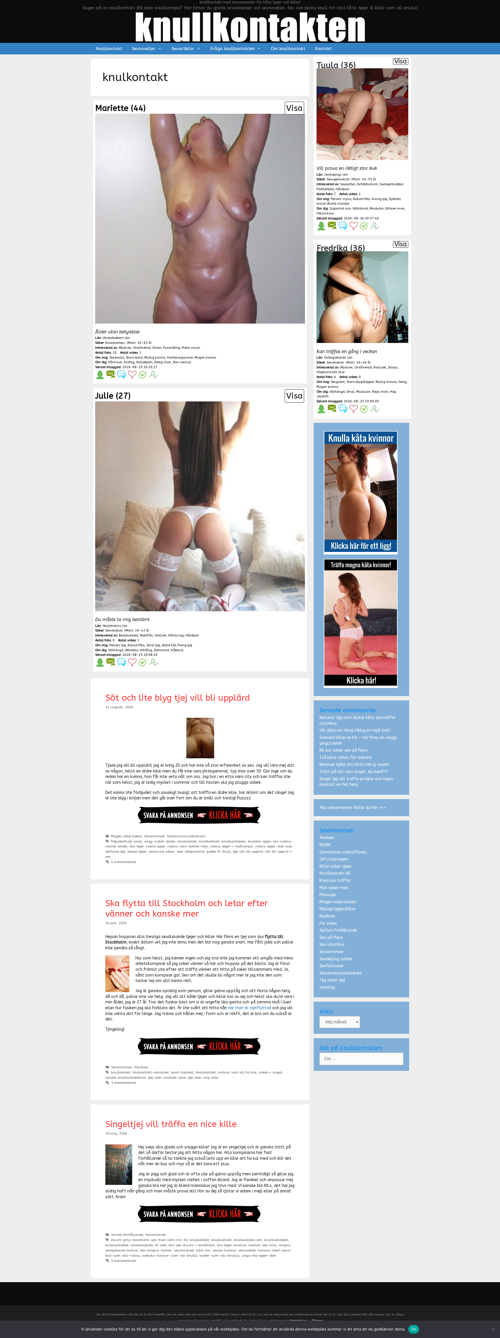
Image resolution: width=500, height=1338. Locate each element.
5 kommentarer (123, 1261)
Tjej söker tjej (332, 980)
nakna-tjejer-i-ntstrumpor (231, 846)
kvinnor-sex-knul (263, 1245)
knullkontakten (234, 841)
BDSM (324, 845)
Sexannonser (154, 836)
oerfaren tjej (115, 851)
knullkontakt (209, 841)
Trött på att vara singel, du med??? (353, 771)
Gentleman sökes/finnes (343, 852)
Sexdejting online (335, 959)
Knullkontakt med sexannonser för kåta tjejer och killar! (250, 2)
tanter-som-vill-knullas (220, 1255)
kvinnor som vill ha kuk (237, 1072)
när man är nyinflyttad (249, 1007)
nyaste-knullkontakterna (125, 1077)
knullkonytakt (142, 1245)
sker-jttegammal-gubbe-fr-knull (204, 851)
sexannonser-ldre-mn (192, 1250)
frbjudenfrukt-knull (126, 841)
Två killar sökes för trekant (345, 757)
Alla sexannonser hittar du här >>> (352, 807)
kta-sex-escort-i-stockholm (192, 1245)
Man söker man (333, 887)
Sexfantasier (331, 965)
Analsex (326, 837)
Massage (327, 894)
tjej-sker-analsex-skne (167, 1077)
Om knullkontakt (288, 48)
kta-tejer (137, 846)
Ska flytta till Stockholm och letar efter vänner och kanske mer (186, 908)
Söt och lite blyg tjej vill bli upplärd (177, 698)
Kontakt (323, 48)
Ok (413, 1329)
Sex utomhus (332, 944)
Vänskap (141, 1067)
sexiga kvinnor (224, 1250)
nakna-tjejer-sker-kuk (273, 846)
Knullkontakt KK (334, 873)
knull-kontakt (182, 1072)
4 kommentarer (123, 862)
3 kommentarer (123, 1083)
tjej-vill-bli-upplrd (248, 851)
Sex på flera (331, 937)
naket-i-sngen (270, 1072)
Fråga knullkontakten (232, 48)
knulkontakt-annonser (151, 1072)
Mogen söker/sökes (126, 836)
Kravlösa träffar (335, 880)
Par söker (328, 923)
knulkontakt (187, 841)
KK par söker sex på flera (343, 750)
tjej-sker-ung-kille (203, 1077)
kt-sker (160, 1245)
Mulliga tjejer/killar (337, 908)
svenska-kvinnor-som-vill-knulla (169, 1255)
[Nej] (493, 1329)
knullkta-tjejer (259, 841)
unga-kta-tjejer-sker (259, 1255)
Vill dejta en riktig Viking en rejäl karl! (354, 730)
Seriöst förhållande (127, 1235)
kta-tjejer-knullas (231, 1245)
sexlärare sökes (161, 851)
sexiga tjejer (136, 851)
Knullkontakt (109, 48)
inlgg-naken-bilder (159, 841)
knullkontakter (116, 1245)
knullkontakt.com (248, 1240)
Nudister (327, 916)
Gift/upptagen (333, 859)
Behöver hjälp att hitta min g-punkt (354, 764)
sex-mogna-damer (156, 1250)
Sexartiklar (183, 48)
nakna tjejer (155, 846)
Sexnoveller (143, 48)
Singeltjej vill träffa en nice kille (171, 1124)
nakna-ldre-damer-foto (187, 846)
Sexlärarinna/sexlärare (186, 836)
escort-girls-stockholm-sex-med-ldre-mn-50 (149, 1240)
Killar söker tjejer (335, 866)
